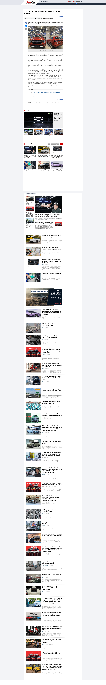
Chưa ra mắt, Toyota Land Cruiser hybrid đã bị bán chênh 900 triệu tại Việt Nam (43, 170)
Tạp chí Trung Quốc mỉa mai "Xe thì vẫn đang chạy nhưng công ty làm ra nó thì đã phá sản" (57, 156)
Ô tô (40, 3)
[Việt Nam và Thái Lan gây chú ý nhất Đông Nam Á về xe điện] (33, 405)
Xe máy (60, 3)
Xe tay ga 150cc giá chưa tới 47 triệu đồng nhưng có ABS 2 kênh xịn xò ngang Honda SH (51, 588)
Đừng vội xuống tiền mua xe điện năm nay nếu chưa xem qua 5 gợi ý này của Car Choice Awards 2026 (44, 223)
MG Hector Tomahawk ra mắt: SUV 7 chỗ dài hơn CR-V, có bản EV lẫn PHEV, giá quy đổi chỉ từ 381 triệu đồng (51, 441)
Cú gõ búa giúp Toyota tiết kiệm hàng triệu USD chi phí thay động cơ (51, 336)
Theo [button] (46, 89)
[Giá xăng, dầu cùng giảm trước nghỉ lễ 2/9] (30, 165)
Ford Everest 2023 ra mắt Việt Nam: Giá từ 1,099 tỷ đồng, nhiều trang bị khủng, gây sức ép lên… (47, 96)
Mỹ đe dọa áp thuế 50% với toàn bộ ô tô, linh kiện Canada (51, 510)
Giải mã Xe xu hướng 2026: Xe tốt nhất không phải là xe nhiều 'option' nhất (58, 116)
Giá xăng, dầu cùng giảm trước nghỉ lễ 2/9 (30, 170)
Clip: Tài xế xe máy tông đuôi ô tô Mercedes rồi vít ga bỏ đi (50, 562)
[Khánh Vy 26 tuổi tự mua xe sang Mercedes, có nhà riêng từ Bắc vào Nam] (33, 251)
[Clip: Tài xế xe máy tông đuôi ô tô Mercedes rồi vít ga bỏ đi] (33, 566)
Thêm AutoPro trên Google (49, 18)
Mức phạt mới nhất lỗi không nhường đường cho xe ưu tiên (51, 324)
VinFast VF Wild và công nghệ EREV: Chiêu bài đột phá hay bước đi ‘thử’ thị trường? (58, 137)
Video (27, 110)
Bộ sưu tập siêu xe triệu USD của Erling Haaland (51, 522)
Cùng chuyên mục (30, 144)
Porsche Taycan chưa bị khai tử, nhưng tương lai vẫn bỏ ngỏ (44, 156)
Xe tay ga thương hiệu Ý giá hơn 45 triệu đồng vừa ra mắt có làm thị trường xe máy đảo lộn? (52, 365)
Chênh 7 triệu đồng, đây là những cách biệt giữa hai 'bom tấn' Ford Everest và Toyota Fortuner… (46, 93)
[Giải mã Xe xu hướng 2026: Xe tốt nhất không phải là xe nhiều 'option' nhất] (30, 150)
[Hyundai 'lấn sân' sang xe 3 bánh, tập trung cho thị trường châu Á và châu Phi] (33, 418)
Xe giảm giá (45, 1)
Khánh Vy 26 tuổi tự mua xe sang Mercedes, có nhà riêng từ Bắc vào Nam (52, 248)
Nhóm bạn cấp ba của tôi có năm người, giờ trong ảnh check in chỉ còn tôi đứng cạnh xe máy (52, 641)
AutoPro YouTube (77, 1)
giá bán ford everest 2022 (44, 102)
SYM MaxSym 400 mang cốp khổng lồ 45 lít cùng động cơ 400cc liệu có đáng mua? (51, 378)
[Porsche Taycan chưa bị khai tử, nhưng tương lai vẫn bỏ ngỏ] (44, 150)
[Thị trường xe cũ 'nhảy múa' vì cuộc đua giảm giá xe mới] (33, 578)
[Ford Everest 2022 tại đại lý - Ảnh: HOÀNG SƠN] (45, 37)
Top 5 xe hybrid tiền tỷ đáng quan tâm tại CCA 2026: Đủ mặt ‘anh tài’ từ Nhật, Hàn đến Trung (51, 653)
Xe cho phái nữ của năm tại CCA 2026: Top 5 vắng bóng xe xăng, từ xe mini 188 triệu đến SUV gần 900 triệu (52, 484)
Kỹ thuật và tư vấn (55, 3)
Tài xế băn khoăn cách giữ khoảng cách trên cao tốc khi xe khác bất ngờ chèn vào (51, 390)
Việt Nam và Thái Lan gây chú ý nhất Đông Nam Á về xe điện (51, 402)
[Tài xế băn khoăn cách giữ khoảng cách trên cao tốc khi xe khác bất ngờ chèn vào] (33, 393)
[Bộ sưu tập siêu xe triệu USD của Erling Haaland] (33, 526)
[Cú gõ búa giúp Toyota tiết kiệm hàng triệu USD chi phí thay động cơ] (33, 340)
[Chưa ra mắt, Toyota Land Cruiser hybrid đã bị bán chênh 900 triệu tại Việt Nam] (44, 165)
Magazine (70, 1)
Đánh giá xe (44, 3)
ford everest (35, 102)
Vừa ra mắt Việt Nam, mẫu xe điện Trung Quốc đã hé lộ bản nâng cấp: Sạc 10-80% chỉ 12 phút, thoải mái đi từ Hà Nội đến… (56, 172)
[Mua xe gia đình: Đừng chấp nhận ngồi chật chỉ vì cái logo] (38, 132)
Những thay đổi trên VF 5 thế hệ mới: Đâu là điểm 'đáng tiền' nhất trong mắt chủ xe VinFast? (48, 137)
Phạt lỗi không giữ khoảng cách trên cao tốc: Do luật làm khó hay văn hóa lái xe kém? (29, 225)
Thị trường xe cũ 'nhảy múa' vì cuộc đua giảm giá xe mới (52, 575)
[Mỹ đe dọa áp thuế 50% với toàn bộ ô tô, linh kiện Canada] (33, 514)
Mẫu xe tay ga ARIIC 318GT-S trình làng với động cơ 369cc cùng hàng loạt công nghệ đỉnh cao (52, 628)
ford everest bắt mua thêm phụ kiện (54, 102)
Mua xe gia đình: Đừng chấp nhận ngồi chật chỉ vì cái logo (38, 136)
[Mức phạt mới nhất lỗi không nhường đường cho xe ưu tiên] (33, 328)
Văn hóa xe (49, 3)
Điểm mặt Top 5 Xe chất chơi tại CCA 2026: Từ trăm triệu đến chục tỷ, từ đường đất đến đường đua (29, 214)
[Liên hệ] (26, 29)
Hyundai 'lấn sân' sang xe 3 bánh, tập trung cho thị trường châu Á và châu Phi (52, 414)
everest (38, 102)
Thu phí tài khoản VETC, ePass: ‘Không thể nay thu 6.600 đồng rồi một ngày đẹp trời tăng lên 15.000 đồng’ (28, 137)
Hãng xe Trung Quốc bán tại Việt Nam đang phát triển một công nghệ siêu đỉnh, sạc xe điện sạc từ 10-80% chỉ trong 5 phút (51, 455)
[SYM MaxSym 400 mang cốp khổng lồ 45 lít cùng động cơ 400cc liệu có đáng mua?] (33, 380)
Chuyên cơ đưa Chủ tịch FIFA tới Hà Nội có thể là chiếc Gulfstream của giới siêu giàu (52, 535)
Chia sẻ (61, 16)
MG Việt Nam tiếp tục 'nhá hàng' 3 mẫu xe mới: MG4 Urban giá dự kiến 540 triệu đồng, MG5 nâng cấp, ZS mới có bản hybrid (51, 615)
